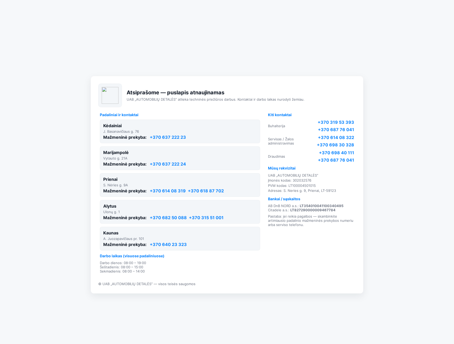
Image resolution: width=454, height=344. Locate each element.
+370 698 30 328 (335, 144)
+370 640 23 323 (168, 244)
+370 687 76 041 (336, 129)
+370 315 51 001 (206, 217)
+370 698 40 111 (336, 152)
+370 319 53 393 (336, 122)
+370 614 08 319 (168, 190)
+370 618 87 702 (206, 190)
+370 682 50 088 (168, 217)
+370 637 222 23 (168, 137)
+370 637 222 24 (168, 164)
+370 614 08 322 (336, 137)
